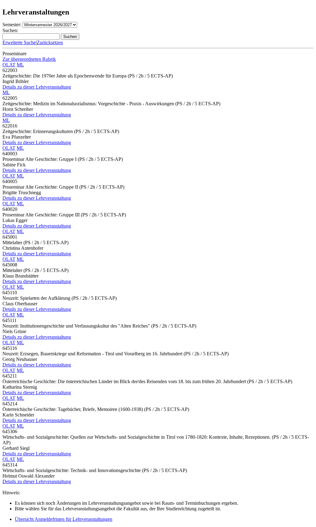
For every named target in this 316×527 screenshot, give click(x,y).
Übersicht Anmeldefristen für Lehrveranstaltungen (63, 519)
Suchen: (10, 30)
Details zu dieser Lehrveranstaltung (36, 87)
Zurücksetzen (50, 42)
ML (20, 64)
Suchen (70, 36)
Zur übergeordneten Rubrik (29, 59)
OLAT (8, 64)
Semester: (11, 24)
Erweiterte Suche (19, 42)
